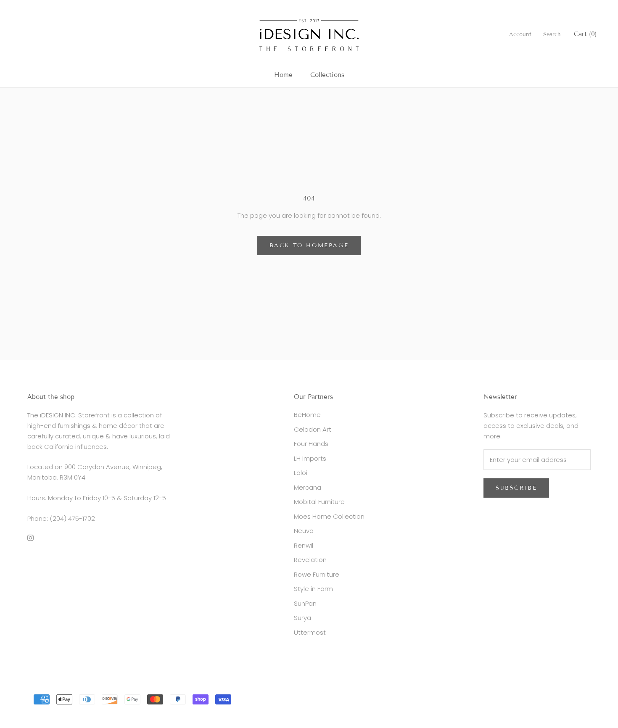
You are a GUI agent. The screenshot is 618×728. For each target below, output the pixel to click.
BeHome (307, 414)
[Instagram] (30, 537)
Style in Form (313, 588)
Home (283, 75)
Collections (327, 75)
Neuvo (304, 530)
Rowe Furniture (316, 574)
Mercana (307, 487)
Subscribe (516, 488)
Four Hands (311, 443)
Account (520, 34)
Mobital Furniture (319, 501)
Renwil (303, 545)
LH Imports (310, 458)
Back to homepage (309, 245)
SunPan (305, 603)
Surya (302, 617)
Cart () (585, 34)
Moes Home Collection (329, 516)
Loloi (300, 472)
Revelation (310, 559)
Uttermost (310, 632)
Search (551, 34)
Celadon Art (312, 429)
